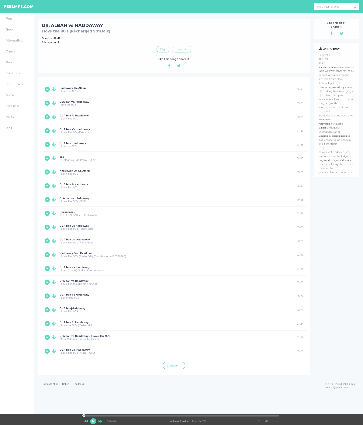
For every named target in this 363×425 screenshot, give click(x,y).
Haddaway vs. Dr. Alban (75, 170)
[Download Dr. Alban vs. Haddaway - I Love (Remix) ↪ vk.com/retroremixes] (55, 269)
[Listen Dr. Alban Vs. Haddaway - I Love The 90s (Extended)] (48, 131)
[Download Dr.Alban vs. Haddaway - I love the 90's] (55, 103)
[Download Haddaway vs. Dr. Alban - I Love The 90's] (55, 172)
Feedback (79, 384)
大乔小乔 (323, 58)
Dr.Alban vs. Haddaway (74, 101)
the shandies (326, 168)
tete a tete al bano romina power (338, 99)
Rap (9, 62)
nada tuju (324, 54)
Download (182, 49)
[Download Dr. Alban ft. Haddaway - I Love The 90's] (55, 117)
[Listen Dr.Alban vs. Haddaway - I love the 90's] (48, 103)
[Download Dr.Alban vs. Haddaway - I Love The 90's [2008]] (55, 200)
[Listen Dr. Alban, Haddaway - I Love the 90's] (48, 145)
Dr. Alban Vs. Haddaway (75, 129)
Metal (10, 95)
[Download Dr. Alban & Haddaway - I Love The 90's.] (55, 186)
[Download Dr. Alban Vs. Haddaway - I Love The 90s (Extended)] (55, 131)
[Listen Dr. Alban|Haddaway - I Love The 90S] (48, 310)
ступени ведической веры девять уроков (340, 87)
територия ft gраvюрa (331, 123)
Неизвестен (67, 211)
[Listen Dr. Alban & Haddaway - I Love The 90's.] (48, 186)
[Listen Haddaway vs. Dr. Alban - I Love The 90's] (48, 172)
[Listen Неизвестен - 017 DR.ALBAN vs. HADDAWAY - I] (48, 213)
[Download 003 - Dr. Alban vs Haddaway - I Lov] (55, 158)
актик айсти (325, 119)
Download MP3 (50, 384)
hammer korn (326, 111)
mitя (321, 147)
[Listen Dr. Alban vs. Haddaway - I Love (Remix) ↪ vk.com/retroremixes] (48, 269)
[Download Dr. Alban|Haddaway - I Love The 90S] (55, 310)
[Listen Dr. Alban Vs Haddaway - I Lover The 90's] (48, 296)
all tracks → (174, 365)
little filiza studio (328, 143)
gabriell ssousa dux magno (334, 74)
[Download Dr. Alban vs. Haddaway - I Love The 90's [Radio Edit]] (55, 241)
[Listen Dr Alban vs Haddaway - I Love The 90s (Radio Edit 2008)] (48, 282)
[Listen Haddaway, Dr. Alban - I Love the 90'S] (48, 89)
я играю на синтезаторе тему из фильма (340, 66)
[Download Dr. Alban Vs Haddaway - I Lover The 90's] (55, 296)
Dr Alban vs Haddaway (74, 280)
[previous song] (86, 421)
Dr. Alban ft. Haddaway (74, 115)
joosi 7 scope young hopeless (335, 139)
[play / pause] (93, 421)
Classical (12, 106)
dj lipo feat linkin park (331, 95)
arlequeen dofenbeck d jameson (337, 156)
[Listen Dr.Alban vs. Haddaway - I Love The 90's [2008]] (48, 200)
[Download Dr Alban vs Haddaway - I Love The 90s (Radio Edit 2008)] (55, 282)
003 (62, 156)
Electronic (13, 73)
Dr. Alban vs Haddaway (74, 225)
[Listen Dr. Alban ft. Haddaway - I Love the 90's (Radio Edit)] (48, 324)
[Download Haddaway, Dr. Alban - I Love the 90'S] (55, 89)
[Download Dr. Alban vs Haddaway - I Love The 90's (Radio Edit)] (55, 227)
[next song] (100, 421)
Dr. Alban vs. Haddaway (75, 239)
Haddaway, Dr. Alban (73, 87)
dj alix (322, 62)
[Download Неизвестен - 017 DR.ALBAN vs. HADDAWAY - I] (55, 213)
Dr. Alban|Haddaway (72, 308)
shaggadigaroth (328, 103)
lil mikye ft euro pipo (330, 78)
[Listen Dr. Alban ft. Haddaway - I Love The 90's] (48, 117)
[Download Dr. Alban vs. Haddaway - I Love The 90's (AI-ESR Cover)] (55, 351)
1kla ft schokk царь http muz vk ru (338, 164)
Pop (9, 18)
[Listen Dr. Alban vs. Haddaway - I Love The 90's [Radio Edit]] (48, 241)
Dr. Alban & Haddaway (74, 184)
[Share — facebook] (169, 65)
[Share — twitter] (178, 65)
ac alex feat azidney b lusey (334, 151)
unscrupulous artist (329, 131)
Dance (11, 51)
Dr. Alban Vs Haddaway (74, 294)
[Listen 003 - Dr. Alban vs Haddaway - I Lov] (48, 158)
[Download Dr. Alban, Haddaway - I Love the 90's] (55, 145)
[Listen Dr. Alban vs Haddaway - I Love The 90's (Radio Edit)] (48, 227)
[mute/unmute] (266, 421)
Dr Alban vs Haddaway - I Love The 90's (85, 335)
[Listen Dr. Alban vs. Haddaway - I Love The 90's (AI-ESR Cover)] (48, 351)
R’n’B (9, 128)
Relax (10, 117)
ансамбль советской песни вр (334, 135)
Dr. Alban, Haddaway (73, 143)
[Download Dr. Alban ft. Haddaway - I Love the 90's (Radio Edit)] (55, 324)
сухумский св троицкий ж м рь (335, 160)
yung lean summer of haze (334, 107)
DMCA (65, 384)
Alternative (14, 40)
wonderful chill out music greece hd (339, 115)
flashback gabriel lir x (331, 83)
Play (162, 49)
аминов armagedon (330, 127)
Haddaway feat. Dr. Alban (76, 253)
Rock (9, 29)
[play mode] (259, 421)
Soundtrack (14, 84)
